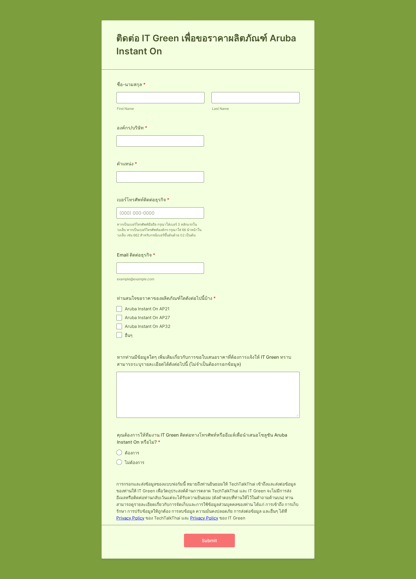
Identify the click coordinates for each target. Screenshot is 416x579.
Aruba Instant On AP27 (147, 317)
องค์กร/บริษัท (132, 128)
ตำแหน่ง (127, 163)
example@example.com (135, 279)
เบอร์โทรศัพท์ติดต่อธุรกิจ (143, 199)
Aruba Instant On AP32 (147, 326)
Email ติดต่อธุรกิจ (136, 255)
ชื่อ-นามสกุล (131, 84)
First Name (125, 108)
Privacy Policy (130, 518)
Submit (209, 540)
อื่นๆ (128, 335)
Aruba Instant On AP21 (147, 308)
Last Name (220, 108)
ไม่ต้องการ (134, 462)
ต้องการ (132, 453)
